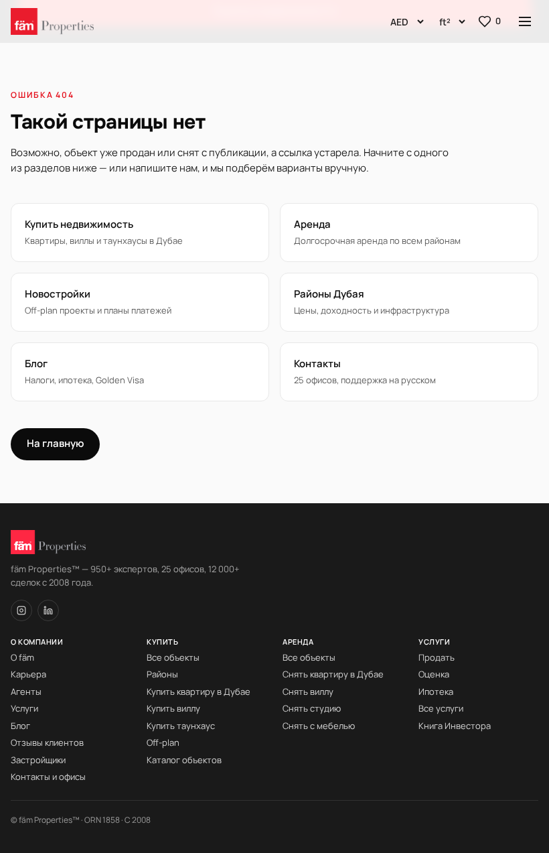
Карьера (28, 674)
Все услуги (440, 708)
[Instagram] (21, 610)
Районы (162, 674)
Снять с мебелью (319, 726)
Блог (20, 726)
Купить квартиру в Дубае (198, 691)
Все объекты (173, 657)
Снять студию (312, 708)
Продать (436, 657)
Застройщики (38, 760)
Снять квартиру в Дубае (333, 674)
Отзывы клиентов (47, 742)
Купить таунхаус (181, 726)
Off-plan (163, 742)
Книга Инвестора (454, 726)
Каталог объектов (184, 760)
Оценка (433, 674)
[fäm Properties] (52, 21)
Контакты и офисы (48, 777)
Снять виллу (308, 691)
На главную (55, 443)
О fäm (22, 657)
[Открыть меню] (525, 21)
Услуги (24, 708)
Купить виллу (173, 708)
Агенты (26, 691)
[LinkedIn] (48, 610)
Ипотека (435, 691)
